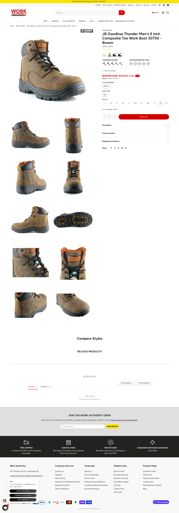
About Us (131, 5)
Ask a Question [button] (127, 383)
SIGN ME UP (112, 426)
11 (154, 103)
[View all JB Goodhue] (86, 31)
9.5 (135, 103)
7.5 (111, 103)
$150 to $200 (20, 26)
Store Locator (107, 5)
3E (105, 95)
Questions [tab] (44, 387)
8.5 (123, 103)
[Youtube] (168, 5)
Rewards (146, 5)
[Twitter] (115, 148)
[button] (90, 12)
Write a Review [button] (144, 383)
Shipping (104, 78)
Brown (106, 86)
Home (12, 26)
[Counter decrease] (105, 117)
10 (141, 103)
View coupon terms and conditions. (124, 420)
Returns (138, 5)
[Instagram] (164, 5)
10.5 (148, 103)
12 (160, 103)
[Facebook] (160, 5)
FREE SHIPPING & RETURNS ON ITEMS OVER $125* (89, 1)
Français (154, 5)
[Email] (125, 148)
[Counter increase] (114, 117)
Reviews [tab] (31, 387)
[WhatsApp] (122, 148)
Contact (98, 5)
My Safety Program (120, 5)
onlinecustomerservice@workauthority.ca (26, 476)
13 (166, 103)
